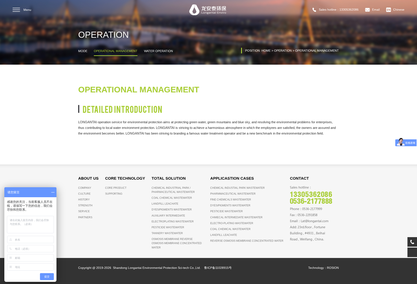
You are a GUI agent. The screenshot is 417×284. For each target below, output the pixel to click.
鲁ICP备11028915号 (218, 267)
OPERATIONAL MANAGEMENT (115, 51)
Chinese (398, 9)
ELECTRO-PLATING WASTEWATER (231, 223)
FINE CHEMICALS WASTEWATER (230, 199)
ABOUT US (88, 178)
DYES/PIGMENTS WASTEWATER (172, 209)
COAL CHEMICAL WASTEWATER (172, 197)
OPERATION (283, 50)
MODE (82, 51)
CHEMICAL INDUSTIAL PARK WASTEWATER (237, 187)
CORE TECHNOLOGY (125, 178)
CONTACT (299, 178)
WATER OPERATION (158, 51)
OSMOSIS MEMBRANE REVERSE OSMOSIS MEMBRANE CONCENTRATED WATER (177, 243)
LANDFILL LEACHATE (165, 203)
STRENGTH (85, 205)
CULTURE (84, 193)
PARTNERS (85, 217)
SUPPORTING (113, 193)
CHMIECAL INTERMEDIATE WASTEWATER (236, 217)
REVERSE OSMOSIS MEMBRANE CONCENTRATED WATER (246, 240)
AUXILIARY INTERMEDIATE (168, 215)
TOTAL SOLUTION (169, 178)
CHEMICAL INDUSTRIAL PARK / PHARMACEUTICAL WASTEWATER (173, 190)
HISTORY (84, 199)
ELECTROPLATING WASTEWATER (173, 221)
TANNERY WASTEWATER (167, 233)
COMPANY (84, 187)
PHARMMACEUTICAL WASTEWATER (233, 193)
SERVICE (84, 211)
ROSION (261, 267)
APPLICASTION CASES (232, 178)
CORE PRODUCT (115, 187)
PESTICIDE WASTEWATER (168, 227)
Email (376, 9)
